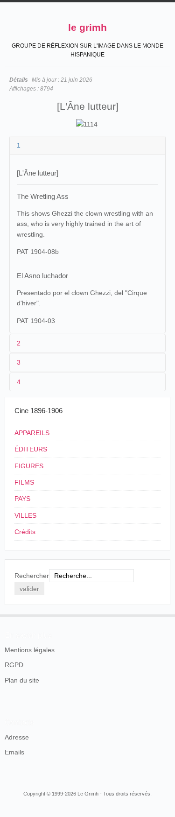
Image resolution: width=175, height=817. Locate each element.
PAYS (22, 498)
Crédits (24, 531)
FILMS (24, 482)
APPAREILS (31, 433)
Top (164, 614)
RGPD (14, 665)
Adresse (17, 737)
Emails (14, 752)
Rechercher (31, 575)
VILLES (25, 515)
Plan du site (22, 680)
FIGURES (28, 466)
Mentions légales (30, 650)
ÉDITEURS (30, 449)
